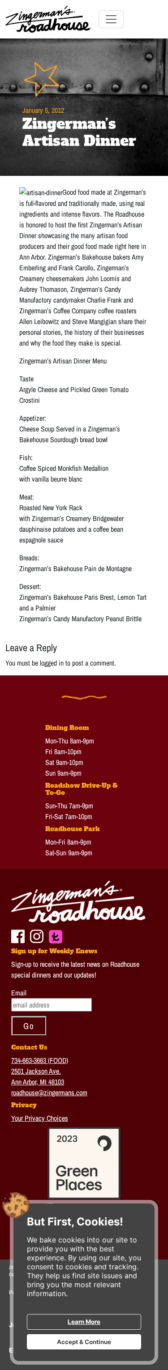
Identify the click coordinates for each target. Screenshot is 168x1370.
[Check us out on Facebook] (18, 935)
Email (18, 993)
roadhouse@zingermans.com (49, 1092)
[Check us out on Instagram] (36, 935)
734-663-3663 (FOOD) (39, 1060)
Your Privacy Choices (39, 1118)
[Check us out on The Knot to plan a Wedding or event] (55, 935)
